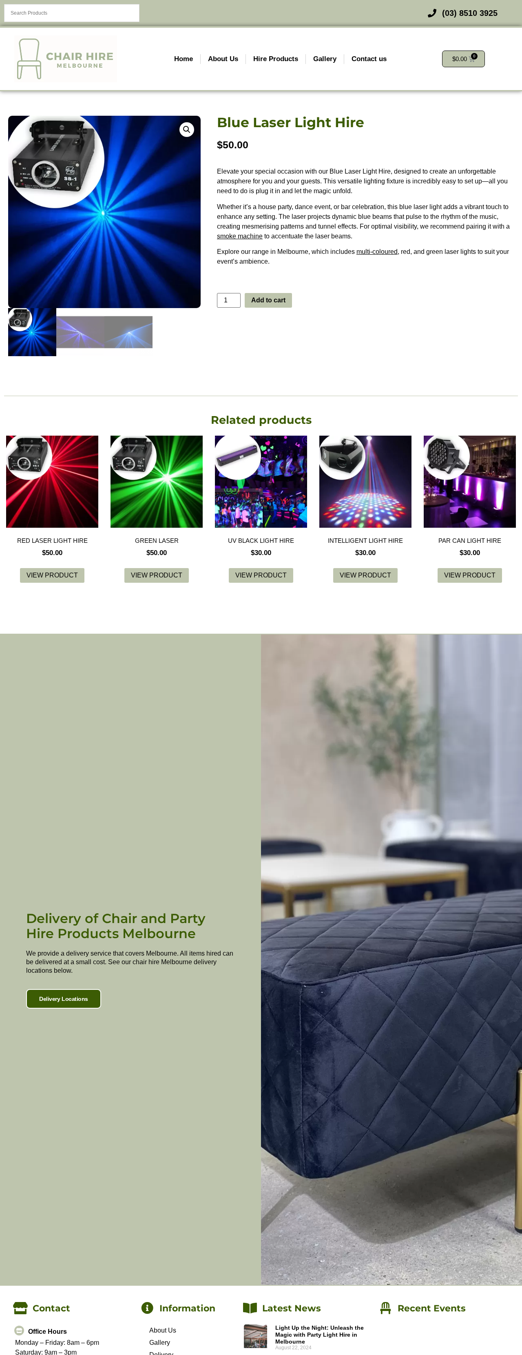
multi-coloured (377, 251)
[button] (186, 129)
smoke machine (240, 236)
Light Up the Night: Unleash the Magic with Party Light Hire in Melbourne (319, 1334)
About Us (223, 59)
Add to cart (268, 300)
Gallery (324, 59)
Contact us (369, 59)
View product (52, 575)
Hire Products (275, 59)
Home (183, 59)
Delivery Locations (63, 999)
